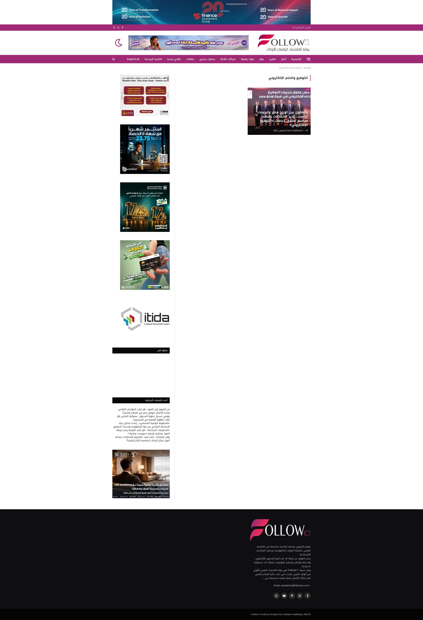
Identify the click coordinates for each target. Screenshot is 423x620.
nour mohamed (294, 130)
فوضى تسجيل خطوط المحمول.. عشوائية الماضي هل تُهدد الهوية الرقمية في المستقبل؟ (143, 418)
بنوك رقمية (247, 59)
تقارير (272, 59)
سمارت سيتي (207, 59)
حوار (261, 59)
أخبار (283, 59)
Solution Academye (293, 614)
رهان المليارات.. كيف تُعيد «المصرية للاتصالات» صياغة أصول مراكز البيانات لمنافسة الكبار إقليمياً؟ (142, 439)
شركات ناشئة (227, 59)
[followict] (282, 42)
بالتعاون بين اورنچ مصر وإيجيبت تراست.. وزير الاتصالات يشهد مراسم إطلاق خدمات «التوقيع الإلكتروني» (283, 118)
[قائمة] (308, 59)
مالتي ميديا (174, 59)
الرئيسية (296, 59)
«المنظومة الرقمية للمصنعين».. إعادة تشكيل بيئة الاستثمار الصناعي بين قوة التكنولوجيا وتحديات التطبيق (141, 425)
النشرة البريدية (153, 59)
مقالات (190, 59)
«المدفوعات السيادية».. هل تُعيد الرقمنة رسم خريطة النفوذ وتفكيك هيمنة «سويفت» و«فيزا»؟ (143, 432)
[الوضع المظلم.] (119, 43)
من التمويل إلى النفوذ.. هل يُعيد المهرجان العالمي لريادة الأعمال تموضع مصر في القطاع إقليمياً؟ (144, 411)
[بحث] (113, 59)
